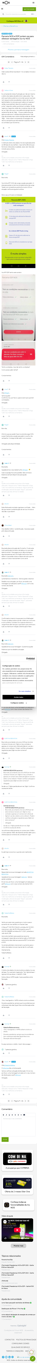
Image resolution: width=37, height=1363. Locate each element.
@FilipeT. (6, 393)
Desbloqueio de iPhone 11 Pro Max (12, 1308)
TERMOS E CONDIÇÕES (14, 1351)
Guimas (6, 767)
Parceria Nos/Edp (7, 1259)
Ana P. (6, 389)
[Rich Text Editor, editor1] (18, 1126)
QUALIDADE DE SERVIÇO (20, 1347)
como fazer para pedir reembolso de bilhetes (16, 1302)
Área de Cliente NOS (8, 1262)
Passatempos (6, 1270)
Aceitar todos (18, 697)
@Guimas (6, 1068)
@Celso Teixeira (9, 140)
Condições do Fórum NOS (13, 1330)
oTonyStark (8, 525)
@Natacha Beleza (9, 1065)
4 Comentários (7, 1311)
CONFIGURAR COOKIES (20, 1343)
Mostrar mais (18, 1246)
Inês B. (6, 136)
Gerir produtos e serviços (9, 1283)
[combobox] (18, 14)
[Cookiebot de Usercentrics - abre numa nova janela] (26, 659)
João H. (6, 463)
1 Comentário (6, 1305)
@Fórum (24, 583)
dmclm (6, 504)
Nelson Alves (8, 90)
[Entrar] (3, 14)
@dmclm (10, 576)
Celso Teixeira (8, 68)
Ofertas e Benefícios (10, 26)
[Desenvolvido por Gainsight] (18, 1326)
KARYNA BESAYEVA (10, 738)
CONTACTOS (9, 1340)
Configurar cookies (17, 703)
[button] (2, 9)
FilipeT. (6, 174)
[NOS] (6, 3)
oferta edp (5, 1280)
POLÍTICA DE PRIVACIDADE (26, 1340)
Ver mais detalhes (25, 691)
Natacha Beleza (9, 913)
